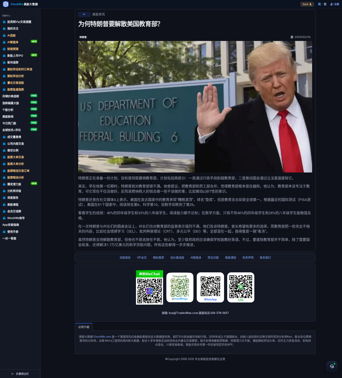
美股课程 (230, 257)
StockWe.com (102, 336)
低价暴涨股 (177, 257)
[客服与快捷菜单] (332, 366)
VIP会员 (142, 257)
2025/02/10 (302, 37)
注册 (336, 4)
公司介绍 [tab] (83, 327)
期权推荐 (158, 257)
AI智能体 (196, 257)
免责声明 (248, 257)
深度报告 (125, 257)
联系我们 (265, 257)
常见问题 (213, 257)
